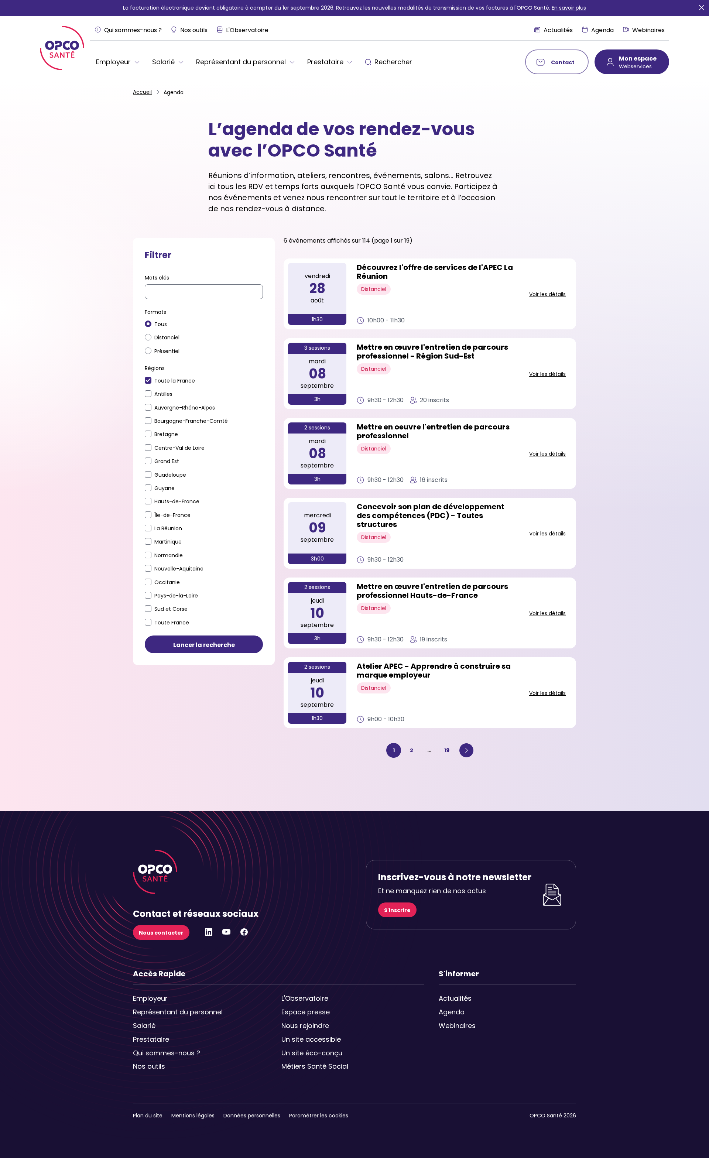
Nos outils (149, 1066)
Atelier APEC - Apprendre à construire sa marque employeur (434, 671)
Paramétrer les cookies (318, 1115)
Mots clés (157, 278)
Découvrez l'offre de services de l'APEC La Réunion (435, 272)
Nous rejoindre (305, 1025)
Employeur (150, 998)
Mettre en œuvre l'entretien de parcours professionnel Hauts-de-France (432, 591)
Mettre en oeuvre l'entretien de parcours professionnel (433, 432)
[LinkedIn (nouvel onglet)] (208, 934)
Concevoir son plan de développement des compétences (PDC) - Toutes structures (430, 516)
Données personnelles (251, 1115)
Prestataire (151, 1039)
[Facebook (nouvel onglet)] (244, 934)
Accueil (142, 92)
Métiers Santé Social (314, 1066)
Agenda (452, 1012)
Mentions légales (193, 1115)
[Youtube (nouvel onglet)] (226, 934)
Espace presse (305, 1012)
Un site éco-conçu (311, 1053)
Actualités (455, 998)
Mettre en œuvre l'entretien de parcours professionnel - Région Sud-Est (432, 352)
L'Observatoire (304, 998)
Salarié (144, 1025)
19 (449, 750)
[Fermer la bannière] (701, 8)
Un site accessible (311, 1039)
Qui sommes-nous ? (166, 1053)
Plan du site (147, 1115)
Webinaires (457, 1025)
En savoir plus (569, 7)
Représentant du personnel (167, 1012)
